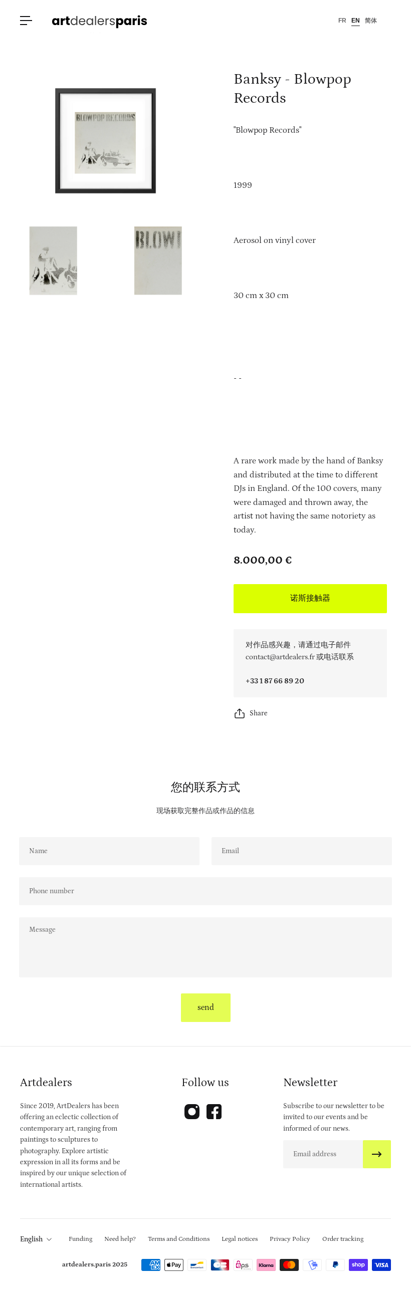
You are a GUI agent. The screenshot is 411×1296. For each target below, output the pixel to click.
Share (259, 713)
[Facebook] (214, 1112)
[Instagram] (192, 1112)
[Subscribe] (377, 1154)
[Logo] (100, 21)
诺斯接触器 (310, 598)
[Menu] (26, 20)
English (31, 1239)
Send (205, 1007)
